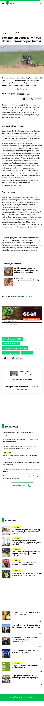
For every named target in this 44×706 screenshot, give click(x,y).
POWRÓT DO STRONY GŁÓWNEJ (22, 697)
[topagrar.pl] (10, 3)
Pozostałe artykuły (19, 485)
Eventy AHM (15, 33)
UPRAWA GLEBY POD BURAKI (11, 343)
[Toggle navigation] (3, 3)
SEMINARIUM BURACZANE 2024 (12, 339)
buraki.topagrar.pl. (25, 296)
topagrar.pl (5, 33)
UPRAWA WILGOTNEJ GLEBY (10, 353)
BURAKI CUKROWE (27, 353)
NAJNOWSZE (11, 426)
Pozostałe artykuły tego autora (22, 379)
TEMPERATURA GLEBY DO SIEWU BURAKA (15, 348)
